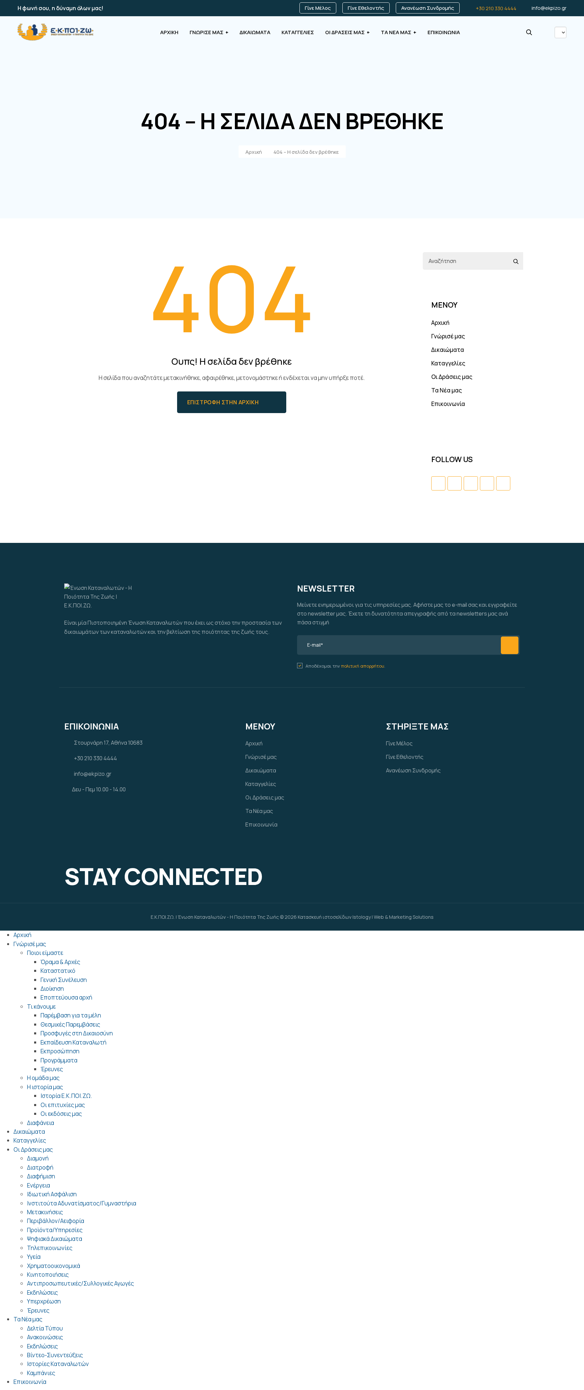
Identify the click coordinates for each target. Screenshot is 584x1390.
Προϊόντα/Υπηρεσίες (54, 1230)
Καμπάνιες (41, 1373)
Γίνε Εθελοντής (366, 7)
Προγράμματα (59, 1060)
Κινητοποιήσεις (48, 1274)
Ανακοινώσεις (45, 1337)
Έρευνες (52, 1069)
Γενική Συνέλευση (64, 980)
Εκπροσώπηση (60, 1051)
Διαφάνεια (40, 1123)
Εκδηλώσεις (42, 1292)
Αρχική (253, 151)
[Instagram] (454, 483)
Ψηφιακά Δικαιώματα (54, 1239)
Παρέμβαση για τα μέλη (71, 1015)
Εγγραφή (509, 645)
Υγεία (34, 1257)
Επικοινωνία (448, 404)
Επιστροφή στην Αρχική (223, 402)
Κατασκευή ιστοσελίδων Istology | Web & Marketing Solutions (366, 917)
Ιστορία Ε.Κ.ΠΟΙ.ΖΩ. (66, 1096)
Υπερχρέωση (44, 1301)
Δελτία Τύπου (45, 1328)
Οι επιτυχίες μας (63, 1105)
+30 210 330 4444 (496, 8)
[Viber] (503, 483)
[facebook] (438, 483)
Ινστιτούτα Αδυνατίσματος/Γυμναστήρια (81, 1203)
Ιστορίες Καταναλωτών (58, 1364)
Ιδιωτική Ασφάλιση (52, 1194)
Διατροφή (40, 1167)
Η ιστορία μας (45, 1087)
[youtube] (471, 483)
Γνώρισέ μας (448, 336)
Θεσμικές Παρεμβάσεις (70, 1024)
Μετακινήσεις (45, 1212)
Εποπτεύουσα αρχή (66, 997)
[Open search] (530, 32)
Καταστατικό (58, 971)
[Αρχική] (56, 32)
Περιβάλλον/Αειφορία (55, 1221)
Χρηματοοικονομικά (53, 1266)
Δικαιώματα (447, 349)
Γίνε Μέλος (318, 7)
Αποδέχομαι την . (345, 666)
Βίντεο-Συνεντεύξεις (55, 1355)
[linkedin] (487, 483)
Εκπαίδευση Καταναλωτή (73, 1042)
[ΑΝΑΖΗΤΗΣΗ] (516, 261)
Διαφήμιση (41, 1176)
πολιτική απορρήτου (362, 666)
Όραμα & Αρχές (60, 962)
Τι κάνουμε (41, 1006)
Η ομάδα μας (43, 1078)
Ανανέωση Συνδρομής (427, 7)
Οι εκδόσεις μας (61, 1114)
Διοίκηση (52, 988)
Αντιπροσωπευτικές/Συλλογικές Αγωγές (80, 1283)
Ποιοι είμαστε (45, 953)
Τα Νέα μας (446, 390)
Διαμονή (38, 1158)
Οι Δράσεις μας (451, 377)
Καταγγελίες (448, 363)
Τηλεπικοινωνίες (49, 1248)
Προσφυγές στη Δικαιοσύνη (77, 1033)
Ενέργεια (38, 1185)
